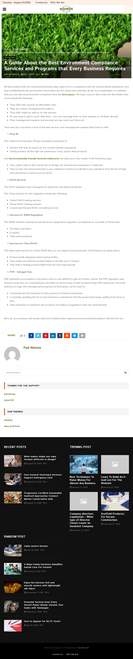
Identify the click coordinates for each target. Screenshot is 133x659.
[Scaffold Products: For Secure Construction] (115, 501)
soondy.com (83, 647)
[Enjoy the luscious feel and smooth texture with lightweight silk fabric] (13, 587)
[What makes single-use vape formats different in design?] (13, 461)
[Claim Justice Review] (13, 550)
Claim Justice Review (36, 546)
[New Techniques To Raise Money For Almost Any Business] (84, 464)
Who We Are (57, 2)
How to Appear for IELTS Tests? (42, 621)
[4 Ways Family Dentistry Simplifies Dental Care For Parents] (13, 569)
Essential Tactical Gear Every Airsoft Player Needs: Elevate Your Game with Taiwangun (43, 605)
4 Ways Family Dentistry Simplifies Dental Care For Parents (43, 566)
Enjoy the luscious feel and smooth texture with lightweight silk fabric (42, 585)
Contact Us (42, 2)
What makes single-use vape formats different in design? (40, 458)
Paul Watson (13, 74)
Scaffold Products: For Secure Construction (113, 517)
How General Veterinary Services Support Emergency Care (42, 476)
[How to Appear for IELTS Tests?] (13, 626)
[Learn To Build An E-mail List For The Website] (115, 464)
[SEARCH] (125, 372)
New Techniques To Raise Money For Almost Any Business (82, 480)
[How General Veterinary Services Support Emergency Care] (13, 479)
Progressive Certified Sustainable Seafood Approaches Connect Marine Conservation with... (43, 496)
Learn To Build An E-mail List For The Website (113, 480)
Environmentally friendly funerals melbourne (34, 158)
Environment (10, 57)
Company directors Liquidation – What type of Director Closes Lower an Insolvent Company (81, 520)
